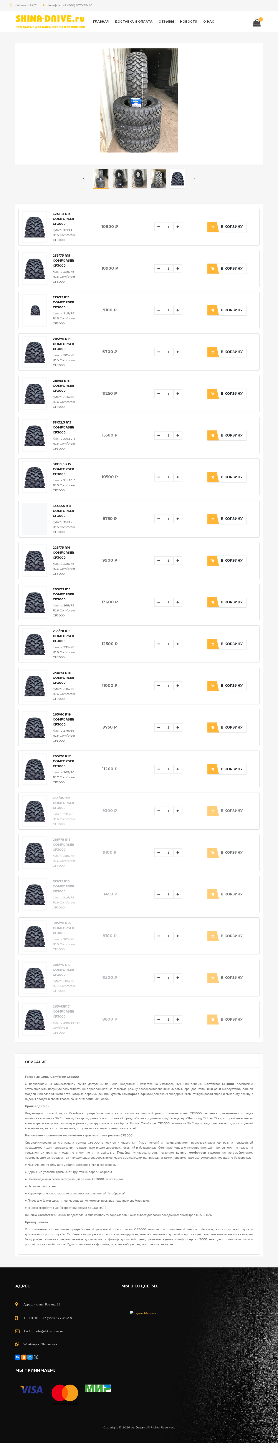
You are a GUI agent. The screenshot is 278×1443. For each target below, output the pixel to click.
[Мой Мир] (30, 1357)
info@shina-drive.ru (49, 1331)
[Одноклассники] (23, 1357)
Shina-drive (49, 1344)
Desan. (140, 1427)
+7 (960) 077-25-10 (76, 5)
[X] (36, 1357)
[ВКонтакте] (17, 1357)
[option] (139, 100)
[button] (177, 227)
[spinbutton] (168, 227)
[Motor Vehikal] (50, 21)
